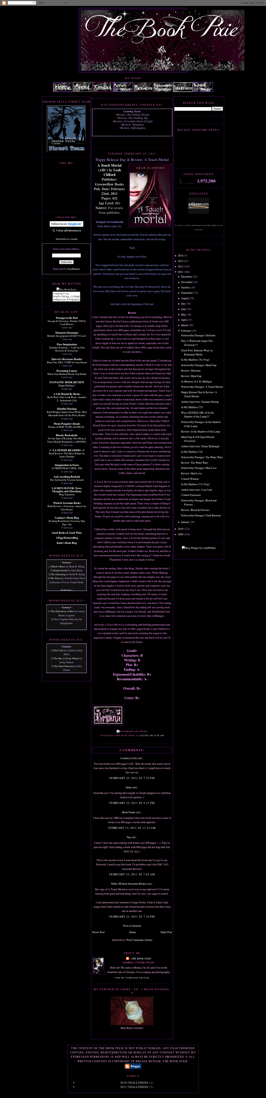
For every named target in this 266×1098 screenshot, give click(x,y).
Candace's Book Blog (67, 518)
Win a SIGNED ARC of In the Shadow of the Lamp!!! (197, 414)
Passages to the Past (67, 318)
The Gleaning (58, 574)
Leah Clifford (112, 172)
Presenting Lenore (66, 371)
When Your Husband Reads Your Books (66, 374)
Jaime (129, 787)
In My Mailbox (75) (192, 407)
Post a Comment (132, 925)
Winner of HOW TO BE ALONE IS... (66, 427)
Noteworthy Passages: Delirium (198, 335)
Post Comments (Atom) (139, 940)
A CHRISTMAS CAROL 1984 (66, 468)
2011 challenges (134, 1087)
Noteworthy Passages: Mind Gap (198, 365)
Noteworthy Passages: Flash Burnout (201, 515)
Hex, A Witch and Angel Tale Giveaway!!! (197, 343)
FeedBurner (73, 269)
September (187, 292)
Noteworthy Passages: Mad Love (199, 468)
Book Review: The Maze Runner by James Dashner (67, 455)
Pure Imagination (67, 344)
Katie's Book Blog (67, 543)
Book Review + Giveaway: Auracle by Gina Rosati (67, 507)
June (183, 309)
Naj (129, 837)
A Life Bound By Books (67, 394)
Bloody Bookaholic (67, 435)
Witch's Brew (58, 566)
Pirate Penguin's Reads (67, 424)
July (183, 303)
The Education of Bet (62, 611)
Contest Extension (191, 495)
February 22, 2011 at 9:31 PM (132, 803)
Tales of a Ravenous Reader (66, 359)
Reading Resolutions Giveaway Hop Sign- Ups (67, 522)
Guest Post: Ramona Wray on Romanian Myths (197, 352)
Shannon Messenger (66, 333)
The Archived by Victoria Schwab (67, 480)
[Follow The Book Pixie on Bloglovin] (66, 226)
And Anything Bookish (67, 477)
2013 (180, 261)
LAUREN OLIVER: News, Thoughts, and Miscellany (67, 489)
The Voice (55, 578)
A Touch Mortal (109, 165)
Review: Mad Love (191, 473)
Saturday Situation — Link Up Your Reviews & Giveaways (67, 349)
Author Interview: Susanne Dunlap (200, 402)
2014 (180, 255)
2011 (180, 272)
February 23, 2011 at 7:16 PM (132, 916)
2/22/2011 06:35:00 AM (152, 735)
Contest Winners (190, 479)
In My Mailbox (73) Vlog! (195, 484)
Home (132, 932)
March (184, 325)
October (185, 287)
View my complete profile (132, 977)
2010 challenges (134, 1082)
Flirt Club (58, 650)
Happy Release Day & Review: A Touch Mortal (132, 159)
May (183, 314)
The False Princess (63, 666)
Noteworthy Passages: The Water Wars (202, 457)
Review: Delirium (191, 370)
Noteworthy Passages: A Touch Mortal (202, 387)
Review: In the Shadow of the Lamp (200, 431)
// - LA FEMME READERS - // (66, 450)
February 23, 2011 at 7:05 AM (132, 874)
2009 (180, 534)
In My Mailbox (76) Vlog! (195, 359)
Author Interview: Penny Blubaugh (200, 446)
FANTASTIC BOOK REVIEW (66, 382)
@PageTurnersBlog (67, 538)
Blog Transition (67, 494)
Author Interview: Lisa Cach (196, 489)
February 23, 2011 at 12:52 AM (132, 828)
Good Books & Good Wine (67, 533)
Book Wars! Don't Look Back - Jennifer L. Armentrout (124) (66, 398)
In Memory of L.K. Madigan (196, 381)
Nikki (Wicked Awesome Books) (129, 883)
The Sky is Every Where (66, 658)
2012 (180, 266)
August (185, 298)
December (186, 276)
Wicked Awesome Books (67, 503)
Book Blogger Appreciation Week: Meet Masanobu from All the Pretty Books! (67, 413)
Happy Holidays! (66, 385)
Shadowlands (60, 570)
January (185, 522)
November (187, 282)
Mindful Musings (67, 409)
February (186, 330)
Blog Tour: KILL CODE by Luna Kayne (67, 362)
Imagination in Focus (67, 465)
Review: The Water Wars (194, 462)
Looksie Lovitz (129, 758)
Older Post (166, 932)
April (184, 320)
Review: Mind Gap (191, 376)
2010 (180, 529)
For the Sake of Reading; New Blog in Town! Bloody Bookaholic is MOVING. (66, 440)
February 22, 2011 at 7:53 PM (132, 778)
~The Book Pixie (140, 958)
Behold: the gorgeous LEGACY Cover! (66, 336)
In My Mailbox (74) (192, 452)
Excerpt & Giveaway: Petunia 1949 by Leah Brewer (67, 322)
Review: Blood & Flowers (195, 510)
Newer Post (98, 932)
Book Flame (128, 812)
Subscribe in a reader (67, 239)
